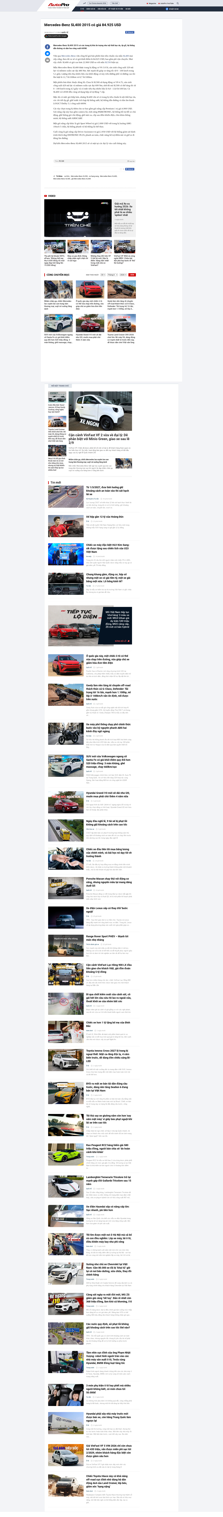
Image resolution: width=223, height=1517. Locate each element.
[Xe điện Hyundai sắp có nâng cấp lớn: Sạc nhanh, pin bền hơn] (66, 1216)
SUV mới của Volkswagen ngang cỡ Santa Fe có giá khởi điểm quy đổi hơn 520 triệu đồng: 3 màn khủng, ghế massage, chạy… (58, 339)
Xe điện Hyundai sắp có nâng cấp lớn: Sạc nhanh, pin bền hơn (107, 1208)
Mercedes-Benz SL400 (108, 176)
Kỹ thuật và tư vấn (116, 9)
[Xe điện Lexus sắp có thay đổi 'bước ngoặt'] (66, 917)
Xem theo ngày (92, 275)
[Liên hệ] (47, 60)
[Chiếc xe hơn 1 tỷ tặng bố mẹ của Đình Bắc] (66, 1032)
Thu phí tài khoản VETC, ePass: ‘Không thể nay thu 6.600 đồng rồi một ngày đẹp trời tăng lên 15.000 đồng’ (54, 260)
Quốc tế (64, 32)
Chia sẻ (130, 32)
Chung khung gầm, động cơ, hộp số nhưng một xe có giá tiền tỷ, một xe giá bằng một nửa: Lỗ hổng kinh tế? (108, 578)
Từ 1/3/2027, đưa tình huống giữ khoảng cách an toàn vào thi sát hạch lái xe (107, 491)
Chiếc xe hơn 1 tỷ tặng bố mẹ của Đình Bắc (108, 1024)
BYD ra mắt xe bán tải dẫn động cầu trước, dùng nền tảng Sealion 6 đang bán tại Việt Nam (107, 1087)
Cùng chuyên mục (58, 274)
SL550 (108, 62)
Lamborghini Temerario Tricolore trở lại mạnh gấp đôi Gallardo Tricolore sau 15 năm (108, 1181)
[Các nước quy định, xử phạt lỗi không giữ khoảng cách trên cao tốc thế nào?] (66, 1333)
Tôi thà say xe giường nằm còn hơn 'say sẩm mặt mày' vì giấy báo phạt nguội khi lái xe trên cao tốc (109, 1119)
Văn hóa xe (102, 9)
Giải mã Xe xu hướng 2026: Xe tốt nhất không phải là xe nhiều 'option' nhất (123, 209)
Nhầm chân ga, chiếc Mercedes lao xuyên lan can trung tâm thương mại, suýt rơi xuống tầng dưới (58, 305)
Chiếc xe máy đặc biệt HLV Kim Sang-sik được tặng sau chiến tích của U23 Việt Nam (108, 548)
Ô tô (82, 9)
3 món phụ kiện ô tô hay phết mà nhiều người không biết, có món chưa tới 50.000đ (108, 1389)
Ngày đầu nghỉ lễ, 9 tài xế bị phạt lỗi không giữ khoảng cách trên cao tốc (106, 823)
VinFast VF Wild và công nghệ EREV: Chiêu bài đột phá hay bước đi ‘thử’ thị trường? (124, 259)
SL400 (126, 56)
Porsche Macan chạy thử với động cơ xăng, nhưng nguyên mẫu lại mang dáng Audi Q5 (109, 882)
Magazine (152, 3)
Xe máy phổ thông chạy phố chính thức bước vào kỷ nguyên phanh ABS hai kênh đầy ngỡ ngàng (108, 728)
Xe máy (128, 9)
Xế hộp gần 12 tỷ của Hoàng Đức (105, 516)
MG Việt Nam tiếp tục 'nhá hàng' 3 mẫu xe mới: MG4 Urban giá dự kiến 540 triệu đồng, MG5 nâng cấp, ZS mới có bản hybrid (117, 619)
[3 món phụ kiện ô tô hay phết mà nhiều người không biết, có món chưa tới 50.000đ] (66, 1395)
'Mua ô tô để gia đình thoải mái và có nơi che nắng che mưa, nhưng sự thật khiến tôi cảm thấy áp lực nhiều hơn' (56, 464)
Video (51, 195)
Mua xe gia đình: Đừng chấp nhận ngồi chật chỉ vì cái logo (77, 258)
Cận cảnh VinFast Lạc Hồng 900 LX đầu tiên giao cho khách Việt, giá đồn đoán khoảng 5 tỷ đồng (109, 968)
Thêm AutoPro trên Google (57, 36)
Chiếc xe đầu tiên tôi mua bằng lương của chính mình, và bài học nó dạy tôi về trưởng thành (109, 853)
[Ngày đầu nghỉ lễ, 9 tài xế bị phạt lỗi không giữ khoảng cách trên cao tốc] (66, 830)
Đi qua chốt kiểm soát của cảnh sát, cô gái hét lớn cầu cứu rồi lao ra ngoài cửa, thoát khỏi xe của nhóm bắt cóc (108, 998)
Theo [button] (94, 161)
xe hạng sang (94, 176)
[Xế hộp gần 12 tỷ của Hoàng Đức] (66, 526)
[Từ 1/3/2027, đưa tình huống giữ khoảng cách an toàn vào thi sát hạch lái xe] (66, 497)
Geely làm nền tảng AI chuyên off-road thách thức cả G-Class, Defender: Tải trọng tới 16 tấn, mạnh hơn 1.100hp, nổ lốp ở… (120, 305)
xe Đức (67, 176)
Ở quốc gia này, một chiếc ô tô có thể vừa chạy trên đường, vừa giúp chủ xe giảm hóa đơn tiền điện (89, 305)
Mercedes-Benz (68, 56)
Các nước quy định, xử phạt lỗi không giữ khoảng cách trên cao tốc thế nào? (108, 1326)
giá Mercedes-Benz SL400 (81, 179)
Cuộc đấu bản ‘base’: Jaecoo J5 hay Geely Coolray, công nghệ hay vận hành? (56, 408)
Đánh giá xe (90, 9)
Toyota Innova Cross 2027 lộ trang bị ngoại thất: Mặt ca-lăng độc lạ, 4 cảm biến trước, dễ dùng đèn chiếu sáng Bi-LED (108, 1056)
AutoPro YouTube (167, 3)
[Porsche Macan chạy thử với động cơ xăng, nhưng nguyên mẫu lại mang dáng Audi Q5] (66, 888)
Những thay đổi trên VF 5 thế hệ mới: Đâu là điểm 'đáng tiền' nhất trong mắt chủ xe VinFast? (101, 260)
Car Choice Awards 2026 (97, 3)
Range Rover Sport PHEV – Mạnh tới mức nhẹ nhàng (107, 938)
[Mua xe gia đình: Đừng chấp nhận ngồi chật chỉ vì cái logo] (78, 246)
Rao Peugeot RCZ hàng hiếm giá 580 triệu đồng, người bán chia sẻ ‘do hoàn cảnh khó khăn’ (108, 1149)
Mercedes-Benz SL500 (61, 179)
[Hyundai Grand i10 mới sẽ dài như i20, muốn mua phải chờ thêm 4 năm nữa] (90, 323)
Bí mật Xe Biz (174, 9)
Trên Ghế (115, 3)
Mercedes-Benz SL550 (79, 176)
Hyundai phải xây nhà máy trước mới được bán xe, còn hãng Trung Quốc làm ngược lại (108, 1417)
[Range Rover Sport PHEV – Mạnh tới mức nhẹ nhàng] (66, 946)
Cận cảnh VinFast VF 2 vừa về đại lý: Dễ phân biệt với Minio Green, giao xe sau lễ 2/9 (99, 439)
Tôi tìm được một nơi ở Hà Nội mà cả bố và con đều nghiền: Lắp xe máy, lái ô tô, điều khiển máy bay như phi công (109, 1238)
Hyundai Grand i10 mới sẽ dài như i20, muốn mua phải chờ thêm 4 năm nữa (88, 337)
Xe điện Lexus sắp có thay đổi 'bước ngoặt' (107, 910)
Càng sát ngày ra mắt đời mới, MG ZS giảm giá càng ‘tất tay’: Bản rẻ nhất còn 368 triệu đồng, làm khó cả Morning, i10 (109, 1298)
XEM (132, 275)
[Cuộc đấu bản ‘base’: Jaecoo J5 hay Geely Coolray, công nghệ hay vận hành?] (57, 397)
